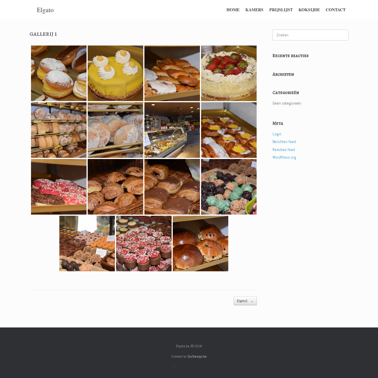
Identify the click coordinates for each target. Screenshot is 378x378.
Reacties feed (284, 149)
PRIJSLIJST (281, 10)
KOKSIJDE (309, 10)
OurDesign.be (197, 356)
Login (277, 134)
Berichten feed (284, 141)
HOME (233, 10)
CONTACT (336, 10)
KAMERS (254, 10)
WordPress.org (284, 157)
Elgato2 (245, 301)
